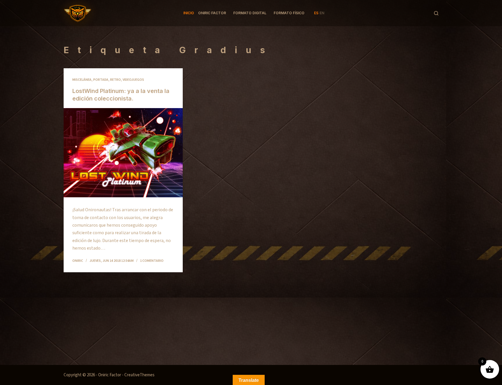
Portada (100, 79)
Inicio (188, 13)
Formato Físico (289, 13)
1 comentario (152, 260)
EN (322, 13)
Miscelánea (82, 79)
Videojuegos (133, 79)
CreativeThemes (139, 375)
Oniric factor (212, 13)
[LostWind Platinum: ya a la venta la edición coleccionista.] (123, 153)
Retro (115, 79)
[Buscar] (436, 13)
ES (316, 13)
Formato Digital (249, 13)
